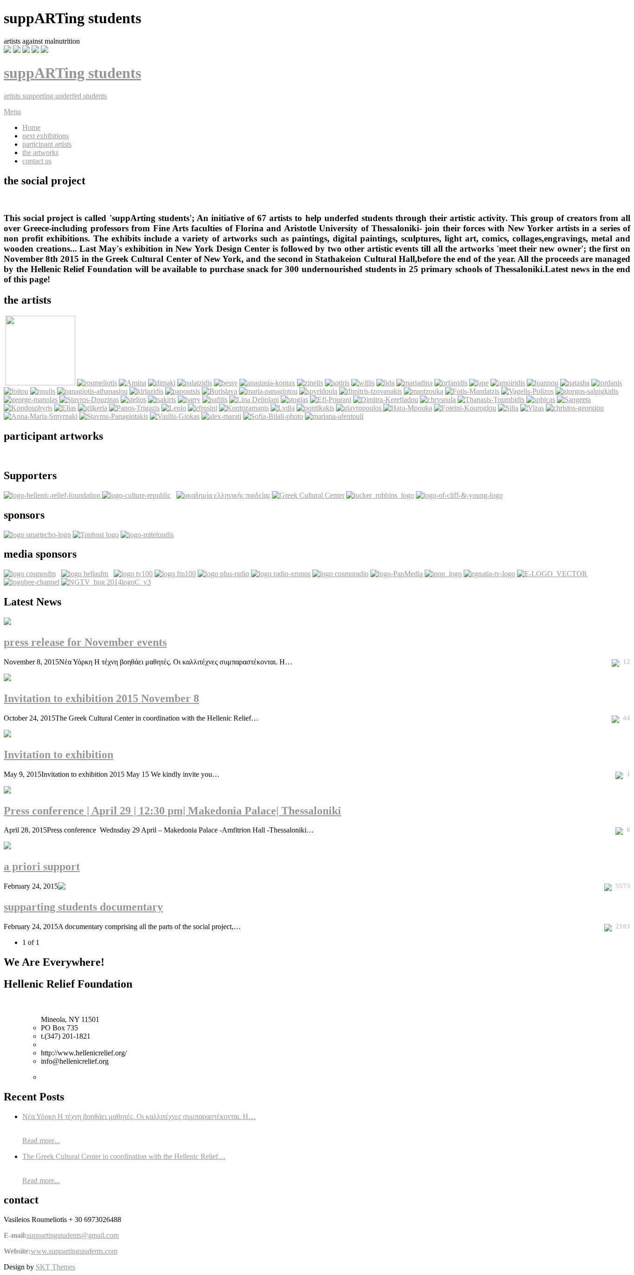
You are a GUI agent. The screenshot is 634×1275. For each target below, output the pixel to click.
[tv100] (133, 574)
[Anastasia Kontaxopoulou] (267, 383)
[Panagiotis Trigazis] (134, 408)
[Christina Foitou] (16, 391)
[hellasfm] (84, 574)
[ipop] (443, 574)
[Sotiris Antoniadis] (337, 383)
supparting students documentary (83, 907)
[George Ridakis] (40, 383)
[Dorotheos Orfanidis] (450, 383)
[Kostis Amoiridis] (508, 383)
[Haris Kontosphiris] (28, 408)
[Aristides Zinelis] (310, 383)
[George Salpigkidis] (587, 391)
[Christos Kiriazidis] (146, 391)
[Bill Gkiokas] (175, 416)
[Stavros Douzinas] (89, 399)
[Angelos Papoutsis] (182, 391)
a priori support (42, 866)
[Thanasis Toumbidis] (491, 399)
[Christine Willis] (363, 383)
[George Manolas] (31, 399)
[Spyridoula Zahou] (318, 391)
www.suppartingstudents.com (74, 1251)
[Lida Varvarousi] (385, 383)
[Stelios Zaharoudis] (133, 399)
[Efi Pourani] (330, 399)
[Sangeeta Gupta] (574, 399)
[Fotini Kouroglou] (465, 408)
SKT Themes (55, 1267)
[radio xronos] (281, 574)
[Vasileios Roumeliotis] (97, 383)
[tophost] (96, 535)
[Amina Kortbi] (132, 383)
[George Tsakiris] (162, 399)
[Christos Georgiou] (575, 408)
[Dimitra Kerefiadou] (385, 399)
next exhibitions (45, 136)
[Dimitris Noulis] (42, 391)
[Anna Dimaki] (161, 383)
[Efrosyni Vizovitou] (202, 408)
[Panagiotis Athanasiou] (92, 391)
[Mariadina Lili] (414, 383)
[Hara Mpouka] (407, 408)
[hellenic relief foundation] (53, 495)
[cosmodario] (340, 574)
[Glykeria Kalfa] (92, 408)
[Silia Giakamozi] (508, 408)
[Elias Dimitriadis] (65, 408)
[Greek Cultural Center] (308, 495)
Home (31, 127)
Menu (12, 112)
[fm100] (175, 574)
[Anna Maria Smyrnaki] (41, 416)
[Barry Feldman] (189, 399)
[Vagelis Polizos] (527, 391)
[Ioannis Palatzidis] (194, 383)
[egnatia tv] (489, 574)
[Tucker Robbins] (380, 495)
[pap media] (396, 574)
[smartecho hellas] (37, 535)
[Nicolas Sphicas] (540, 399)
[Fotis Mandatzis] (472, 391)
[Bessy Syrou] (226, 383)
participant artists (46, 144)
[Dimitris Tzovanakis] (370, 391)
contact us (37, 161)
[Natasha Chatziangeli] (574, 383)
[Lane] (479, 383)
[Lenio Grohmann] (174, 408)
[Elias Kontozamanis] (244, 408)
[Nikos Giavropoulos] (359, 408)
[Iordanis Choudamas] (606, 383)
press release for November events (85, 642)
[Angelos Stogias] (294, 399)
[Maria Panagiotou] (268, 391)
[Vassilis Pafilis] (214, 399)
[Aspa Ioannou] (542, 383)
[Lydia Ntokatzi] (283, 408)
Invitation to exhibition (58, 754)
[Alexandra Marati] (221, 416)
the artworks (40, 152)
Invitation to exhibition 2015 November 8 (101, 698)
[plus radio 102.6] (223, 574)
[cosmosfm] (30, 574)
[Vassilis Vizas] (532, 408)
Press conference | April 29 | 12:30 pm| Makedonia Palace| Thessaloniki (172, 811)
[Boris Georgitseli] (219, 391)
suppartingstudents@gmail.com (73, 1235)
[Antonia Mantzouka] (423, 391)
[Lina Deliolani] (254, 399)
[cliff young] (459, 495)
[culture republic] (136, 495)
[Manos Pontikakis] (315, 408)
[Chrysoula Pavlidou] (438, 399)
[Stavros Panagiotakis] (113, 416)
